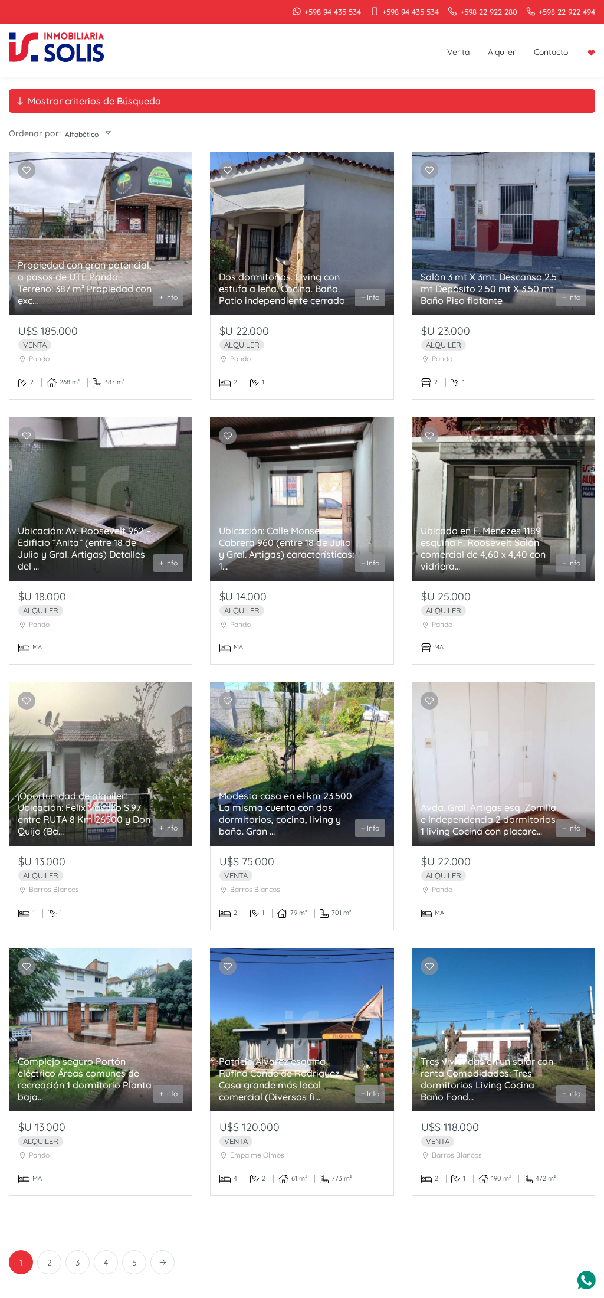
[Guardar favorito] (26, 170)
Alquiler (502, 52)
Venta (458, 52)
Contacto (551, 52)
